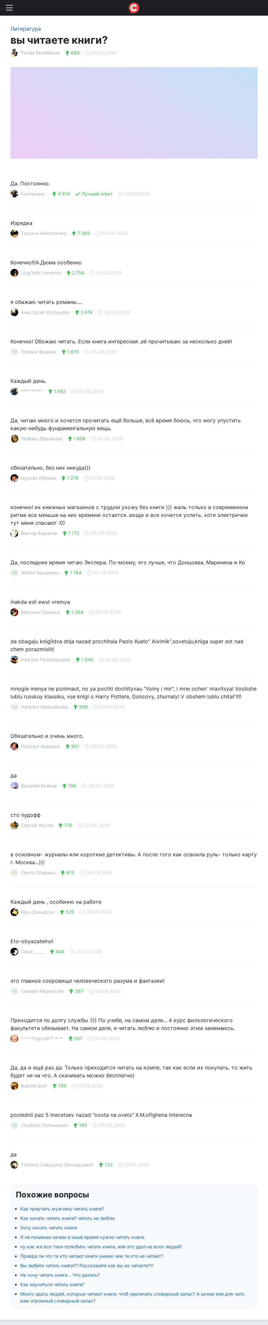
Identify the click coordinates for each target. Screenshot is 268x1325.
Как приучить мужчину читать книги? (62, 1208)
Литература (25, 28)
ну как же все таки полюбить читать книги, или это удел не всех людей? (101, 1246)
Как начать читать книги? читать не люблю (67, 1218)
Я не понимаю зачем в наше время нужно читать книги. (82, 1237)
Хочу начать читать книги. (49, 1227)
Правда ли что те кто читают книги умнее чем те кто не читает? (91, 1256)
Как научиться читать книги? (52, 1284)
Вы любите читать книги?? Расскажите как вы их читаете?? (86, 1265)
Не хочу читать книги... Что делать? (60, 1275)
